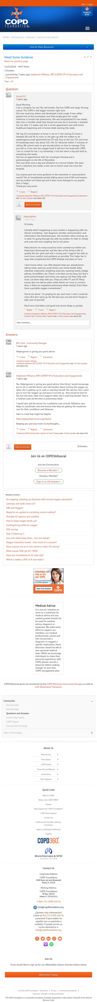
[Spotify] (51, 944)
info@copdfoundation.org (48, 930)
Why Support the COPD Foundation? (48, 809)
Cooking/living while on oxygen (21, 525)
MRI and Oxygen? (14, 507)
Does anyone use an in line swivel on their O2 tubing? (32, 546)
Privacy (53, 990)
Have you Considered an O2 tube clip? (25, 555)
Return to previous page (16, 61)
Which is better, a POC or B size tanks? (25, 559)
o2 (12, 81)
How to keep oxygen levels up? (21, 520)
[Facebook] (37, 939)
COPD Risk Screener (48, 813)
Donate (87, 11)
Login (90, 4)
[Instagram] (54, 939)
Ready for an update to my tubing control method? (31, 512)
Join (83, 4)
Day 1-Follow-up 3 (15, 533)
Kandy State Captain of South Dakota (44, 433)
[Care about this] (84, 56)
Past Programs (46, 779)
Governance (46, 774)
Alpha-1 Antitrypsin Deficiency (48, 829)
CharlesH (20, 196)
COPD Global (46, 764)
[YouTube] (60, 939)
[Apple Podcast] (46, 944)
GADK (27, 433)
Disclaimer (44, 990)
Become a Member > (48, 470)
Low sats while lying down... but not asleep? (28, 538)
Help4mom (83, 196)
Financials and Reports (46, 769)
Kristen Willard (30, 361)
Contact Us (48, 817)
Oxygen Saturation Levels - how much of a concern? (31, 542)
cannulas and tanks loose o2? (20, 503)
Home (6, 37)
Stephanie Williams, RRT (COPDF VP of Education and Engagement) (51, 196)
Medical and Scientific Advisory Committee (48, 823)
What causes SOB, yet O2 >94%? (22, 550)
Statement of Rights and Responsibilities (48, 994)
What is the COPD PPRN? (48, 800)
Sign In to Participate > (48, 481)
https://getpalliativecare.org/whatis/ (33, 418)
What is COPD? (48, 795)
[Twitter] (43, 939)
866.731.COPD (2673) (53, 915)
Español (48, 834)
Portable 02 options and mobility (22, 516)
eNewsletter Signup (48, 974)
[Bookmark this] (87, 56)
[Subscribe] (90, 56)
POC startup (12, 529)
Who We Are (46, 754)
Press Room (46, 759)
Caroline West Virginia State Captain (38, 316)
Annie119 (21, 96)
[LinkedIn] (48, 939)
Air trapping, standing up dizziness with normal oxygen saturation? (39, 499)
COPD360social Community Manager (64, 684)
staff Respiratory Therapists (48, 686)
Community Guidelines (68, 990)
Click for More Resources (42, 47)
